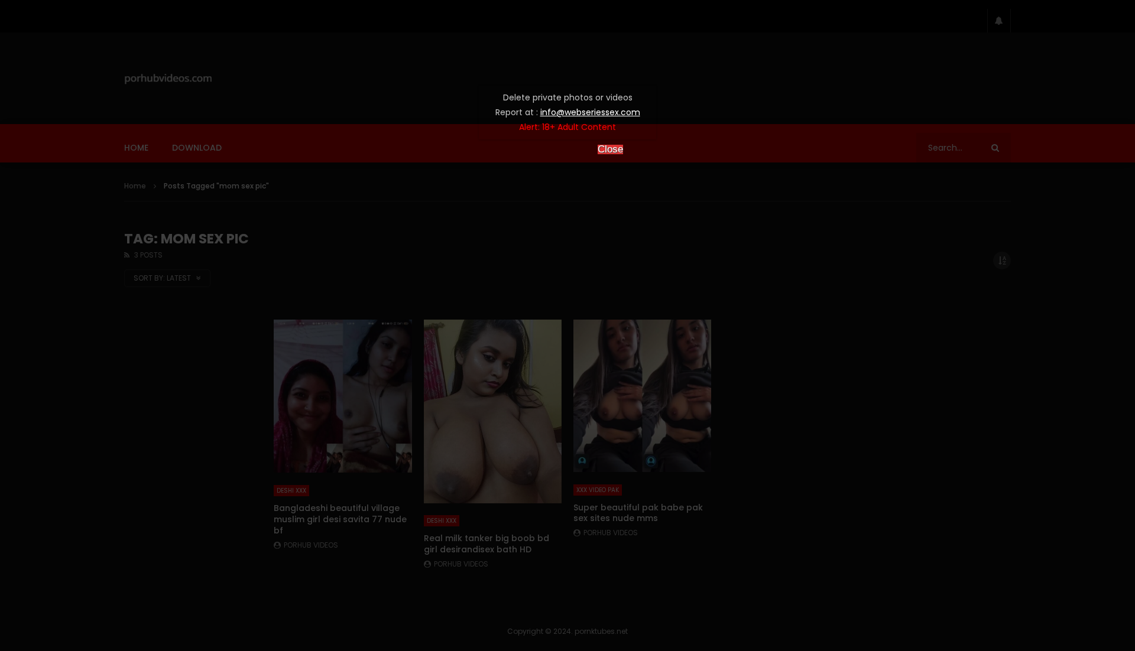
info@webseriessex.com (590, 112)
